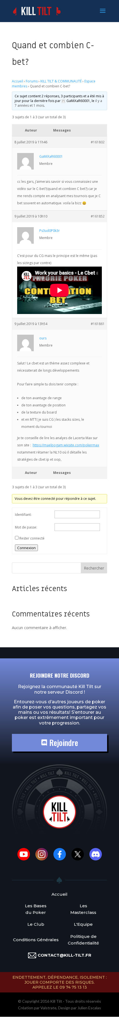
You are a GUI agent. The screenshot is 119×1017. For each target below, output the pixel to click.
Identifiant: (23, 514)
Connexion (26, 547)
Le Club (35, 924)
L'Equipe (83, 924)
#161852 (98, 216)
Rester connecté (32, 538)
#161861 (98, 323)
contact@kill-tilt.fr (64, 955)
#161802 (98, 142)
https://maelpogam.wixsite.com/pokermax (66, 445)
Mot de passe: (26, 527)
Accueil (17, 81)
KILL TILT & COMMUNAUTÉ (61, 81)
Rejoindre (62, 742)
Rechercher (94, 568)
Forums (32, 81)
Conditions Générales (36, 939)
